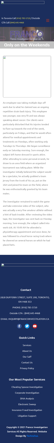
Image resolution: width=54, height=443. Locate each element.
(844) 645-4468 (17, 22)
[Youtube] (35, 326)
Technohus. (32, 435)
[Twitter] (27, 326)
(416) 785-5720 (23, 18)
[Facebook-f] (19, 326)
